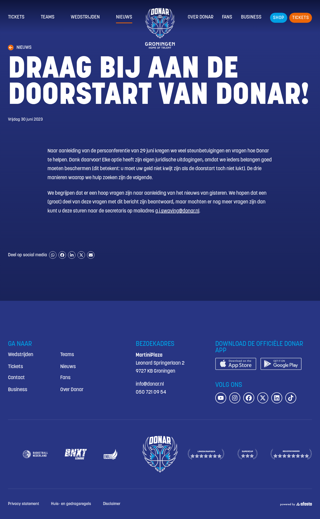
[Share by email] (90, 255)
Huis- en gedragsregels (71, 504)
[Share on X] (81, 255)
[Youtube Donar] (220, 397)
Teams (47, 17)
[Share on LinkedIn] (72, 255)
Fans (227, 17)
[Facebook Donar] (248, 397)
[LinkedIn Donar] (276, 397)
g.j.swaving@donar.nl (177, 211)
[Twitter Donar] (262, 397)
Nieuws (124, 17)
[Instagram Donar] (234, 397)
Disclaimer (111, 504)
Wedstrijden (85, 17)
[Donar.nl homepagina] (160, 28)
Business (251, 17)
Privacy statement (23, 504)
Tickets (16, 17)
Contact (16, 377)
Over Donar (201, 17)
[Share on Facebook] (62, 255)
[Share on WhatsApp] (52, 255)
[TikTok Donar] (290, 397)
